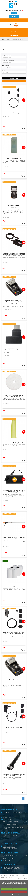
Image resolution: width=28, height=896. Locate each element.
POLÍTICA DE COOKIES (14, 875)
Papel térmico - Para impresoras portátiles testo (14, 585)
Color (3, 70)
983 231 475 (8, 839)
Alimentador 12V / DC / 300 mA (14, 727)
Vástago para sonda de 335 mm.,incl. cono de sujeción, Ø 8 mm (14, 538)
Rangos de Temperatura (8, 60)
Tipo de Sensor (6, 65)
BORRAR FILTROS (14, 81)
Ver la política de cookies (14, 894)
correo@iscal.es (7, 819)
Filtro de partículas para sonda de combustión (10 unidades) (14, 396)
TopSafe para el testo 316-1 (14, 158)
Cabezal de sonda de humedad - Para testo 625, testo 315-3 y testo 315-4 (14, 775)
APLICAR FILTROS (14, 78)
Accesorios (20, 39)
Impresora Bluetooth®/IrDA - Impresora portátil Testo (14, 680)
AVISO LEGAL (4, 875)
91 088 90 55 (8, 860)
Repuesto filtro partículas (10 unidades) (14, 443)
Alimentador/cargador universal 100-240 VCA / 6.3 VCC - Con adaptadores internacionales (14, 634)
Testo (4, 39)
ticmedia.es (25, 878)
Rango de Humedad (7, 55)
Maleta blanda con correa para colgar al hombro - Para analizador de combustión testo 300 (14, 491)
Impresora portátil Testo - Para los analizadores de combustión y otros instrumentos (14, 302)
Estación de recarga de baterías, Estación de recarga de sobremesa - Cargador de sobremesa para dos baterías (14, 254)
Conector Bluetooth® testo (14, 348)
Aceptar (14, 888)
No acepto (14, 892)
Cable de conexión (14, 111)
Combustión (14, 39)
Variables (8, 39)
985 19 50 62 (8, 817)
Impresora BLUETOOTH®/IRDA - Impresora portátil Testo (14, 206)
